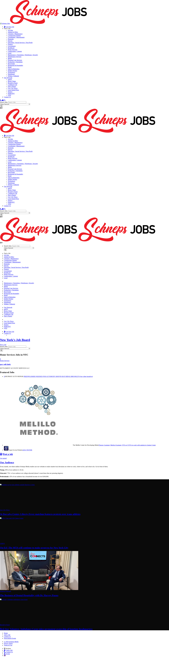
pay (5, 364)
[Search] (4, 100)
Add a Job (9, 650)
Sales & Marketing (13, 69)
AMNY (2, 543)
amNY (10, 79)
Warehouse (11, 74)
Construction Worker (14, 35)
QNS (9, 95)
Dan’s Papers (12, 86)
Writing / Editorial (13, 76)
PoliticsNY (11, 93)
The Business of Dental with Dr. (29, 595)
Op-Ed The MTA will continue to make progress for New (34, 547)
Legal (9, 53)
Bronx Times (12, 81)
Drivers (10, 41)
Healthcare (11, 48)
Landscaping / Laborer (15, 51)
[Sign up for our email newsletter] (3, 100)
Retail (9, 67)
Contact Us (7, 97)
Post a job (8, 454)
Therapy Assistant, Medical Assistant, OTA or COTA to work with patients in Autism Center (127, 445)
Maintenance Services (14, 56)
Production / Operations (15, 62)
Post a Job (3, 344)
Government (12, 46)
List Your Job (10, 27)
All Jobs (10, 30)
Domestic (11, 39)
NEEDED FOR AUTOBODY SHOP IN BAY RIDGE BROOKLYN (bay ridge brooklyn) (58, 376)
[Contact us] (1, 100)
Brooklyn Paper (13, 83)
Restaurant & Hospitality (15, 65)
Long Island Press (13, 90)
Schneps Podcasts (5, 591)
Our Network (8, 78)
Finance (10, 44)
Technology (11, 72)
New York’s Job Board (15, 340)
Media (10, 58)
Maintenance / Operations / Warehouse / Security (23, 55)
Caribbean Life (12, 85)
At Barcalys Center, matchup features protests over (40, 514)
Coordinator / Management (16, 37)
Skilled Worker (12, 70)
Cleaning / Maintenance (15, 34)
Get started (3, 458)
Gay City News (13, 88)
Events (7, 654)
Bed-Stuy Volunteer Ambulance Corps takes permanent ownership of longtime (46, 629)
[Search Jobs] (1, 106)
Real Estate (11, 63)
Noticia (10, 92)
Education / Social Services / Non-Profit (20, 42)
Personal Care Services (15, 60)
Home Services (12, 49)
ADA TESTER (27, 450)
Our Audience (7, 462)
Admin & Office (13, 32)
